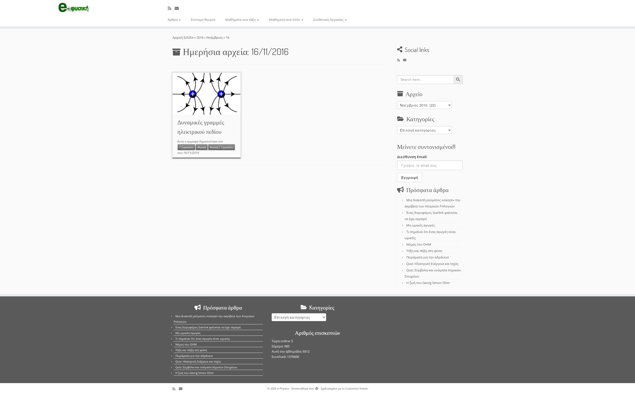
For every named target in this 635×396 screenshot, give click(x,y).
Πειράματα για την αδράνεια (427, 257)
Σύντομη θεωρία (203, 19)
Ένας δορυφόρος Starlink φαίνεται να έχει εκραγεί (208, 327)
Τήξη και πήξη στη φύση (424, 251)
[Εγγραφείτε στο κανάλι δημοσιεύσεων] (171, 8)
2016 (199, 37)
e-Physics (283, 388)
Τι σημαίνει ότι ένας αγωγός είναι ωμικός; (202, 338)
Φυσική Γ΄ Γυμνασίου (221, 147)
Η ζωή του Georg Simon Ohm (428, 283)
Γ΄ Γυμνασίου (186, 147)
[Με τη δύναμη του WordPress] (316, 387)
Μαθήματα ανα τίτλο (285, 19)
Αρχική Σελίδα (183, 37)
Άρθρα (173, 19)
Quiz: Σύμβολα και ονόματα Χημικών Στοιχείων (206, 367)
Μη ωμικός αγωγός (420, 225)
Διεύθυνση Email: (412, 156)
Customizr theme (357, 388)
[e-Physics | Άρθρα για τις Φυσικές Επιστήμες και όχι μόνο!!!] (73, 8)
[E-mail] (178, 8)
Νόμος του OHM (418, 244)
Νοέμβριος (214, 37)
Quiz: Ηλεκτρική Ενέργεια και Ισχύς (432, 263)
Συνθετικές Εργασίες (328, 19)
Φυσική (201, 147)
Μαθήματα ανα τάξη (240, 19)
